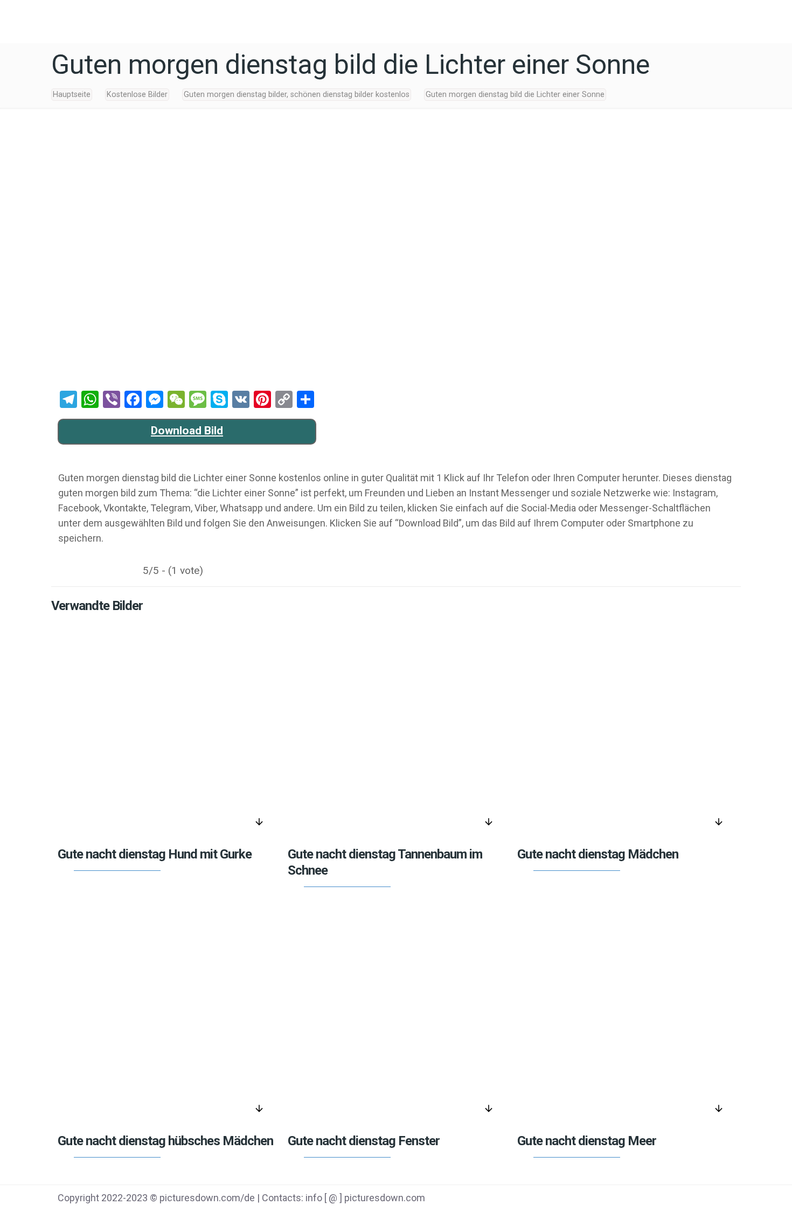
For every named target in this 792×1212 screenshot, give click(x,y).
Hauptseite (72, 94)
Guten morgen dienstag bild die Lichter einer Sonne (515, 94)
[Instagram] (711, 1199)
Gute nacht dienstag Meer (586, 1140)
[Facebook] (629, 1199)
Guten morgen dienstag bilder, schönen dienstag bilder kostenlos (296, 94)
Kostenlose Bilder (137, 94)
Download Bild (187, 430)
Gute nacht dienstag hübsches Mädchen (165, 1140)
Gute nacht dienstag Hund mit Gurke (155, 854)
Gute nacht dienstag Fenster (364, 1140)
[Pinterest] (684, 1199)
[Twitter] (657, 1199)
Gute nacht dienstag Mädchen (597, 854)
